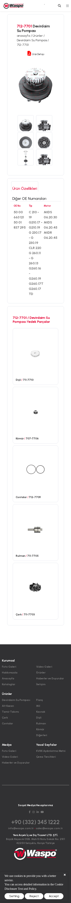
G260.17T (36, 284)
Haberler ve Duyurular (50, 678)
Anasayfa (8, 678)
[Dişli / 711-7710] (35, 352)
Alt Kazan (8, 706)
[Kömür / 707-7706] (35, 410)
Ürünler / (38, 35)
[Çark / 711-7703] (35, 586)
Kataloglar (8, 684)
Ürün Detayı (37, 54)
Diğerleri (41, 735)
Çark (5, 717)
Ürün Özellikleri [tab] (24, 188)
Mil (38, 706)
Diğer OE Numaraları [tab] (29, 198)
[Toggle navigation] (67, 6)
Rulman (41, 723)
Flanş (39, 700)
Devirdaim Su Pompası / (33, 40)
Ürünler (40, 672)
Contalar (7, 723)
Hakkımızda (9, 672)
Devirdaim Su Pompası (16, 700)
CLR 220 (35, 248)
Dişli (38, 717)
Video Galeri (44, 666)
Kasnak (40, 711)
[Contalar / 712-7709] (35, 469)
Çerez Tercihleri (46, 756)
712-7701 (23, 45)
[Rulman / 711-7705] (35, 528)
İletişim (40, 684)
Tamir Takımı (10, 711)
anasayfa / (25, 35)
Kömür (40, 729)
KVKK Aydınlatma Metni (51, 751)
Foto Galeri (9, 666)
